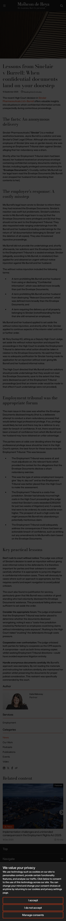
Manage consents (33, 915)
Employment (9, 722)
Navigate (9, 859)
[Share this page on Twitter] (8, 768)
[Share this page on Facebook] (12, 768)
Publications (9, 752)
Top (5, 849)
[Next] (62, 812)
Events (6, 756)
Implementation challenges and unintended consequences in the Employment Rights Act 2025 (32, 833)
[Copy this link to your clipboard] (16, 768)
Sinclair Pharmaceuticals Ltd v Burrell (24, 99)
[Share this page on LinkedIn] (4, 768)
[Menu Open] (4, 5)
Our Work (8, 742)
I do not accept (33, 908)
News (6, 737)
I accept (33, 900)
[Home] (33, 5)
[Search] (61, 5)
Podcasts (7, 747)
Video (6, 761)
